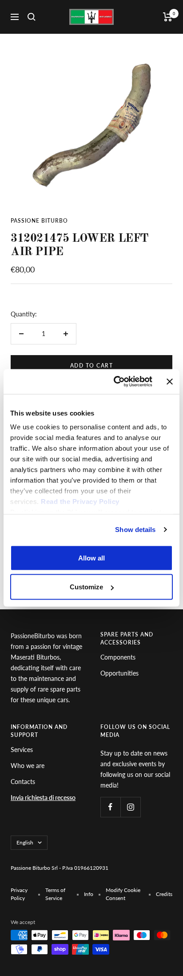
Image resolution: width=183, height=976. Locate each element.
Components (117, 657)
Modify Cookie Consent (123, 894)
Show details (135, 529)
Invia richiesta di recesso (43, 797)
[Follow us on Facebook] (110, 807)
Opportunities (119, 673)
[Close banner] (170, 381)
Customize (86, 587)
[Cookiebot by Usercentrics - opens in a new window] (115, 382)
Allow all (91, 557)
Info (88, 894)
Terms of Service (55, 894)
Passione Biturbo (39, 220)
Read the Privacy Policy (80, 501)
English (24, 842)
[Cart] (167, 16)
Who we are (27, 765)
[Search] (32, 17)
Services (22, 749)
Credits (164, 894)
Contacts (23, 781)
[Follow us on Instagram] (130, 807)
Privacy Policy (19, 894)
